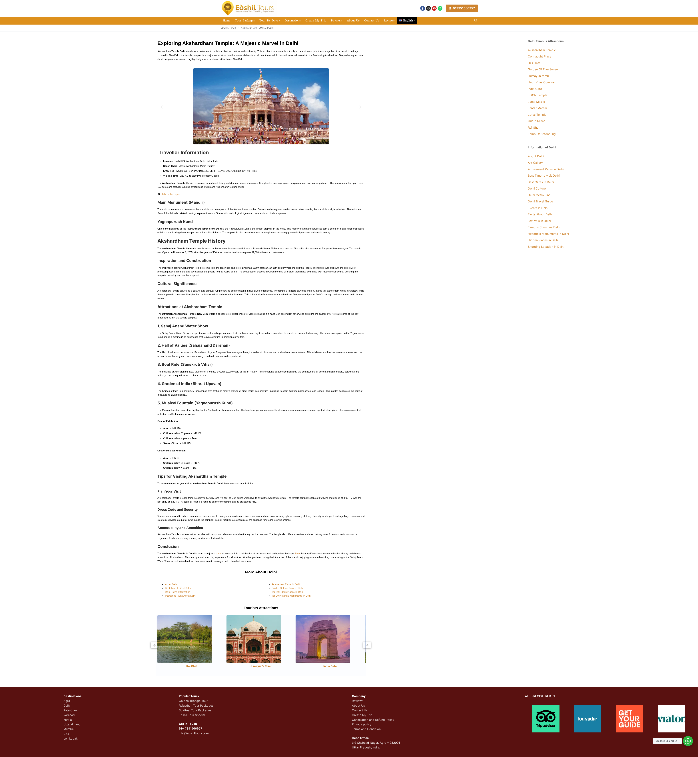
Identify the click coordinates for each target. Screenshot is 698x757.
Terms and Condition (366, 729)
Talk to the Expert (171, 194)
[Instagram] (428, 8)
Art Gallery (535, 162)
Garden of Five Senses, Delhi (287, 588)
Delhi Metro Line (539, 195)
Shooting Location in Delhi (546, 246)
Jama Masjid (537, 101)
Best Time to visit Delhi (544, 175)
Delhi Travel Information (177, 592)
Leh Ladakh (71, 738)
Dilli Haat (534, 63)
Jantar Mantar (537, 108)
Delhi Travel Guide (540, 201)
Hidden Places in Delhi (543, 240)
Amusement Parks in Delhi (286, 584)
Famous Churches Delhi (544, 227)
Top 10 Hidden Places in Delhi (287, 592)
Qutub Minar (536, 121)
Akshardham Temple (542, 50)
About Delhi (171, 584)
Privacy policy (361, 724)
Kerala (67, 720)
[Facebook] (422, 8)
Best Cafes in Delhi (541, 182)
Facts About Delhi (540, 214)
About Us (358, 705)
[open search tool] (476, 20)
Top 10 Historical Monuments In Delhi (291, 595)
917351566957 (463, 8)
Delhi (66, 705)
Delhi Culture (537, 188)
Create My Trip (362, 715)
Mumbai (68, 729)
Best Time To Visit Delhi (178, 588)
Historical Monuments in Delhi (548, 234)
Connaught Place (539, 56)
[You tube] (434, 8)
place (218, 553)
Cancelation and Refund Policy (373, 720)
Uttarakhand (72, 724)
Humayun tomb (538, 76)
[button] (161, 107)
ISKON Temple (537, 95)
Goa (66, 734)
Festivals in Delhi (539, 221)
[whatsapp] (440, 8)
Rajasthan (70, 710)
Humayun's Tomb (261, 666)
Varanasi (69, 715)
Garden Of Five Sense (543, 69)
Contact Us (360, 710)
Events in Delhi (538, 208)
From (297, 553)
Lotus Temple (537, 114)
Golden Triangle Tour (193, 701)
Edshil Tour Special (192, 715)
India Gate (330, 666)
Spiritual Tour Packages (195, 710)
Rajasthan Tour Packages (196, 705)
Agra (66, 701)
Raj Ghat (191, 666)
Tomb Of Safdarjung (542, 134)
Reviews (357, 701)
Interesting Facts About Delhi (180, 595)
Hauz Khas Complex (542, 82)
